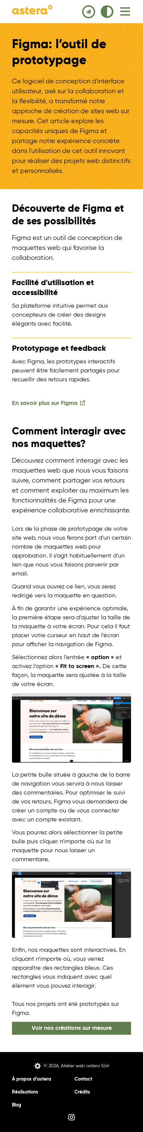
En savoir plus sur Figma (44, 403)
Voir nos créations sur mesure (72, 1028)
